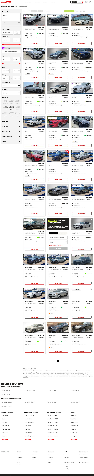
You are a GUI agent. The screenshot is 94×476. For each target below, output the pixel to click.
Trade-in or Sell (19, 457)
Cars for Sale (28, 2)
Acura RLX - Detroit (6, 406)
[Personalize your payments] (43, 29)
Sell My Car (36, 2)
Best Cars (18, 462)
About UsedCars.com (36, 454)
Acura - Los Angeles (30, 390)
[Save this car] (43, 15)
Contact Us (34, 457)
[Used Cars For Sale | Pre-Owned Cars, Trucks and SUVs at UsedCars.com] (6, 2)
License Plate (53, 233)
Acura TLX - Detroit (52, 402)
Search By (18, 454)
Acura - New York (6, 390)
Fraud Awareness (67, 459)
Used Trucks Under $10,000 (84, 462)
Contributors (50, 457)
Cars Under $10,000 (82, 459)
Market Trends (50, 459)
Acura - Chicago (52, 390)
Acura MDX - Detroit (30, 402)
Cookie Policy (66, 468)
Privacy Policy (66, 457)
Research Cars (19, 464)
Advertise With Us (35, 459)
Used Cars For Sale (82, 454)
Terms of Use (66, 454)
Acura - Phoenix (6, 394)
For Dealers (53, 2)
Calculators (50, 454)
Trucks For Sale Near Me (83, 457)
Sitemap (49, 462)
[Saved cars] (86, 2)
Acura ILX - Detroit (75, 402)
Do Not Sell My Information (69, 462)
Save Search (69, 11)
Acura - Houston (75, 390)
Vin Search (62, 233)
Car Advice (19, 459)
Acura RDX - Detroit (7, 402)
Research (45, 2)
